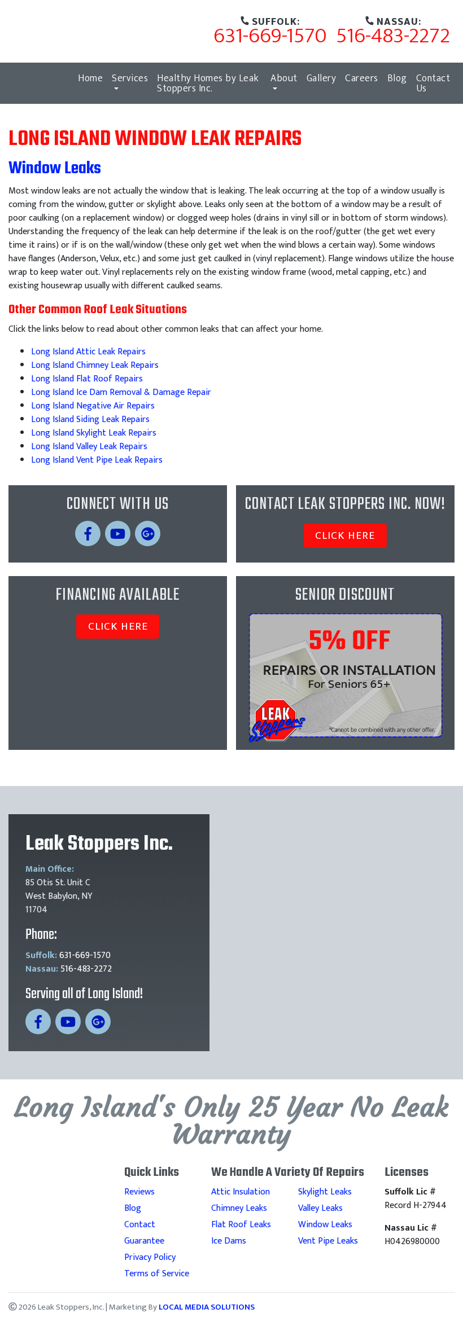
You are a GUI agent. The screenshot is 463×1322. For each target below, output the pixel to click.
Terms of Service (156, 1273)
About (284, 78)
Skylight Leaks (325, 1192)
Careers (361, 78)
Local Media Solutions (207, 1307)
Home (90, 78)
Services (130, 78)
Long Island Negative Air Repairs (93, 406)
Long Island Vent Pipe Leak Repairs (97, 460)
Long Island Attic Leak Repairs (88, 351)
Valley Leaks (320, 1208)
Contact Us (433, 83)
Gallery (322, 78)
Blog (397, 78)
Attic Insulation (240, 1192)
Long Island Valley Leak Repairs (89, 446)
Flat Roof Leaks (241, 1224)
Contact (139, 1224)
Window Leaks (325, 1224)
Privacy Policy (150, 1257)
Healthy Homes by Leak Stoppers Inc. (208, 83)
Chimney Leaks (239, 1208)
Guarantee (144, 1241)
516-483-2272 (393, 34)
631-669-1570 (270, 34)
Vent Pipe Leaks (328, 1241)
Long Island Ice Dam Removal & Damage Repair (121, 392)
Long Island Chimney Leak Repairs (95, 365)
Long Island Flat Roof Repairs (87, 379)
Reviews (139, 1192)
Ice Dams (228, 1241)
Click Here (345, 535)
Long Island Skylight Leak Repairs (93, 433)
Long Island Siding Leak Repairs (90, 419)
